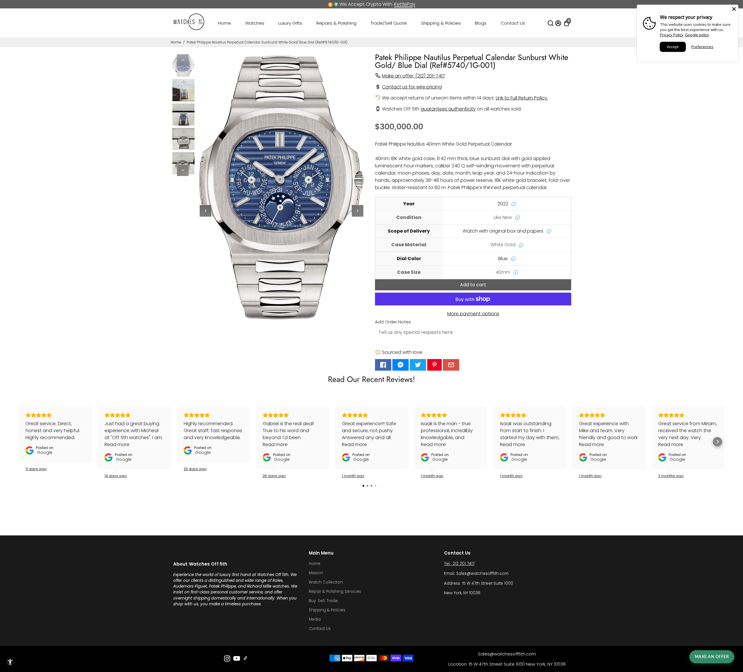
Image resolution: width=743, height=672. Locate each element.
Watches (254, 23)
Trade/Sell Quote (389, 23)
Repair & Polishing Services (335, 591)
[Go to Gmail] (451, 365)
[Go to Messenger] (400, 365)
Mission (316, 573)
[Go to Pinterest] (434, 365)
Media (315, 619)
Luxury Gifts (290, 23)
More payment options (473, 313)
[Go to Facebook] (383, 365)
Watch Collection (326, 582)
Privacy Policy (672, 34)
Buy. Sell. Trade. (324, 601)
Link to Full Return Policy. (522, 98)
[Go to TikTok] (245, 659)
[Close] (734, 9)
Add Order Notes (393, 322)
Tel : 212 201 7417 (459, 563)
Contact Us (513, 23)
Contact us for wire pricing (412, 87)
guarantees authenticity (448, 109)
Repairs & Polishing (336, 23)
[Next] (183, 170)
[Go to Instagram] (227, 659)
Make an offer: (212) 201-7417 (413, 76)
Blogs (480, 23)
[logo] (189, 29)
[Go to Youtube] (236, 659)
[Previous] (183, 60)
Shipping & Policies (441, 23)
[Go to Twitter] (418, 365)
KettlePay (404, 4)
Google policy (697, 34)
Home (224, 23)
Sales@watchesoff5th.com (507, 654)
